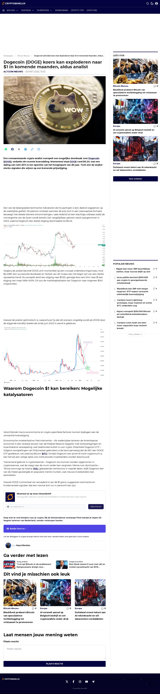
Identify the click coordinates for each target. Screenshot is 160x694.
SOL (35, 468)
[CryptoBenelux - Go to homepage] (11, 679)
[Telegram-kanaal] (93, 681)
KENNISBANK (61, 10)
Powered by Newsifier (80, 688)
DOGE (7, 161)
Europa (43, 608)
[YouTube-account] (86, 681)
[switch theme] (152, 3)
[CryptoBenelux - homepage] (14, 3)
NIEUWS (11, 10)
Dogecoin (93, 158)
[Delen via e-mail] (38, 149)
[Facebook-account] (73, 681)
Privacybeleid (115, 679)
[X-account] (66, 681)
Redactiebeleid (150, 679)
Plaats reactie (54, 664)
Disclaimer (153, 684)
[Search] (147, 3)
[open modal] (156, 3)
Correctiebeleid (132, 679)
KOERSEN (26, 10)
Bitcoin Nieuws (11, 608)
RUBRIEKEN (43, 10)
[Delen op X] (19, 149)
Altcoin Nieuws (13, 71)
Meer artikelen (135, 179)
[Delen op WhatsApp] (6, 149)
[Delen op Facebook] (12, 149)
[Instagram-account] (80, 681)
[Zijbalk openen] (3, 10)
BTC (44, 453)
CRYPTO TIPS (77, 10)
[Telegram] (25, 149)
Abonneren (96, 506)
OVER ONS (92, 10)
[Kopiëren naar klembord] (32, 149)
